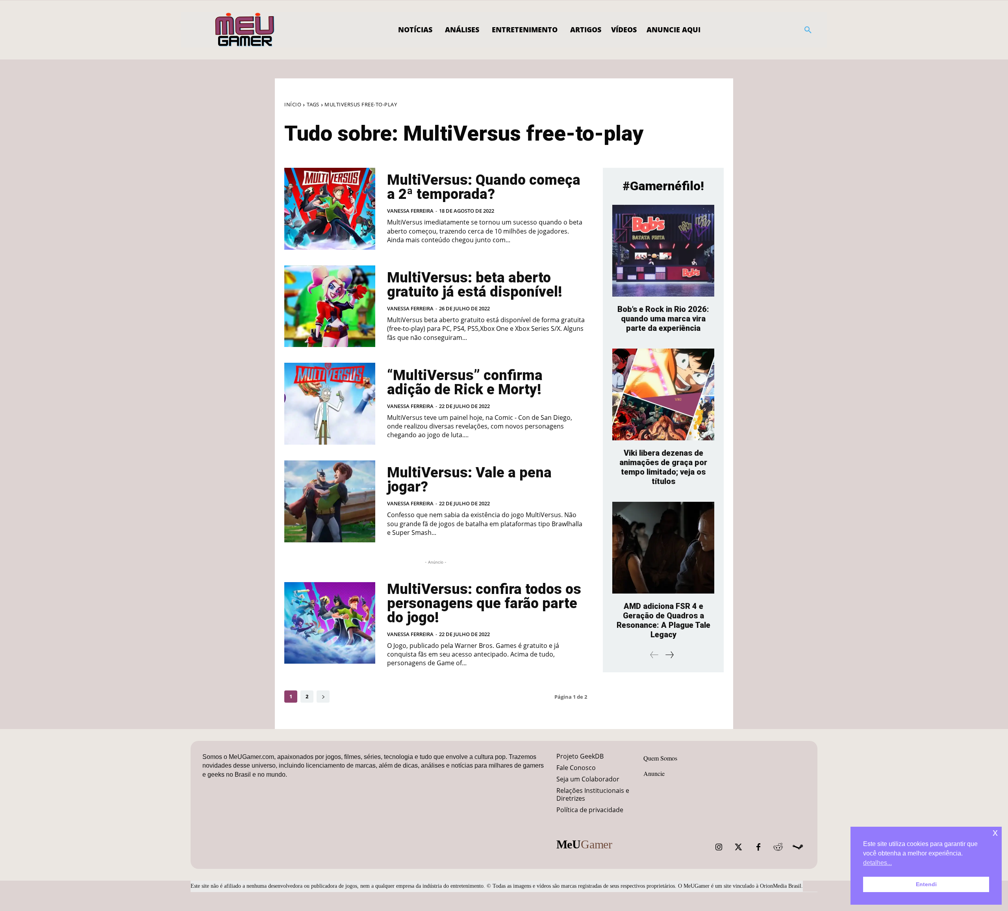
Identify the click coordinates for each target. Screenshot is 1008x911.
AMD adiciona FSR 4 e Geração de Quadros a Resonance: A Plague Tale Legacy (663, 620)
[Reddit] (778, 847)
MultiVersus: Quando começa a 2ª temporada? (483, 187)
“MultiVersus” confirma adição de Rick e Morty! (465, 382)
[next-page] (323, 696)
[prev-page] (654, 655)
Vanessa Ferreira (410, 210)
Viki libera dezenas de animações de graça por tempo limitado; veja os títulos (663, 467)
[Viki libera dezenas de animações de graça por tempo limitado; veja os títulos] (663, 394)
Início (292, 104)
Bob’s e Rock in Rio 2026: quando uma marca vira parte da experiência (663, 318)
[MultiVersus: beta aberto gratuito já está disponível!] (329, 306)
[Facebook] (758, 847)
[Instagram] (719, 847)
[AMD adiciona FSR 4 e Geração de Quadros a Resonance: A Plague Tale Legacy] (663, 548)
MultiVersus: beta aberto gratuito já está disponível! (474, 284)
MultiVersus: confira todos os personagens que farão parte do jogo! (484, 603)
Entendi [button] (926, 884)
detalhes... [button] (877, 862)
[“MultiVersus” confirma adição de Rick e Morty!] (329, 404)
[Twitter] (739, 847)
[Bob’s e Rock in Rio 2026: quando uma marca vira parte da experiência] (663, 251)
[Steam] (798, 847)
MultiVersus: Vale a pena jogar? (469, 479)
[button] (808, 29)
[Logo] (245, 30)
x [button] (995, 832)
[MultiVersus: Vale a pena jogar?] (329, 501)
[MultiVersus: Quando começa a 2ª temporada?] (329, 209)
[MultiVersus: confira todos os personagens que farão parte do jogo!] (329, 623)
